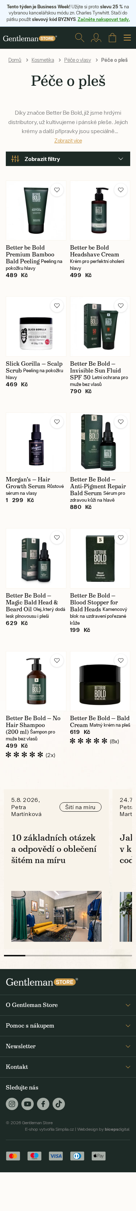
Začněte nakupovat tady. (104, 19)
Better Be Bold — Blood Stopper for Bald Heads (94, 602)
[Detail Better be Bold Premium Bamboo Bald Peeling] (36, 210)
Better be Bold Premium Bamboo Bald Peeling (30, 254)
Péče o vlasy (77, 60)
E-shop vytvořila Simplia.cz (49, 1129)
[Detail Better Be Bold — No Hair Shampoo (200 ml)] (36, 681)
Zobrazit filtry (42, 159)
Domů (14, 60)
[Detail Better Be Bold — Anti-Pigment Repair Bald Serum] (100, 442)
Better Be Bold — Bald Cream (99, 721)
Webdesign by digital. (103, 1129)
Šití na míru (80, 807)
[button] (56, 189)
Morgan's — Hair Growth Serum (28, 483)
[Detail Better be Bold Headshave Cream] (100, 210)
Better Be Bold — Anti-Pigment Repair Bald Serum (98, 486)
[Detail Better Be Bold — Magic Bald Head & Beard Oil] (36, 558)
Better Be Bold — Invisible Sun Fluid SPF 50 (95, 370)
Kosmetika (43, 60)
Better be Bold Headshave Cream (94, 251)
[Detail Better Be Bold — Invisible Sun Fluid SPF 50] (100, 326)
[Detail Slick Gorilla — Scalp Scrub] (36, 326)
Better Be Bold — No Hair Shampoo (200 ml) (33, 725)
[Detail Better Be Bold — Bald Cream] (100, 681)
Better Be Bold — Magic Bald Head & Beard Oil (32, 602)
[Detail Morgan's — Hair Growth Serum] (36, 442)
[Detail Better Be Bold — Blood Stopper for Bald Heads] (100, 558)
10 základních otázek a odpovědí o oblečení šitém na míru (53, 849)
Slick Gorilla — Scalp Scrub (34, 367)
